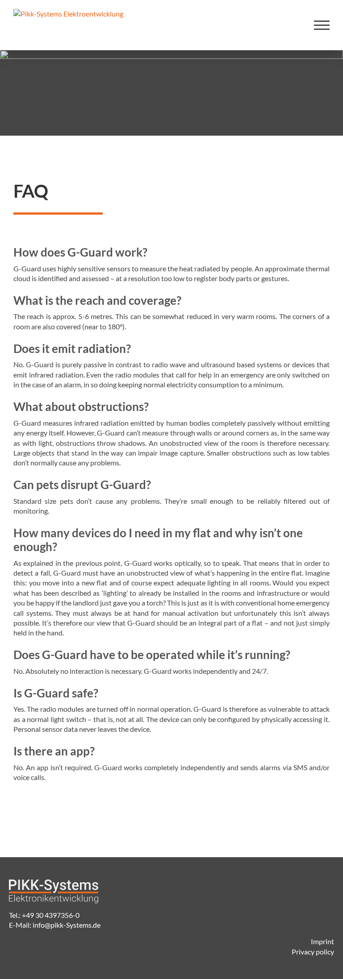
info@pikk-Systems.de (66, 925)
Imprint (322, 941)
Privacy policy (313, 951)
